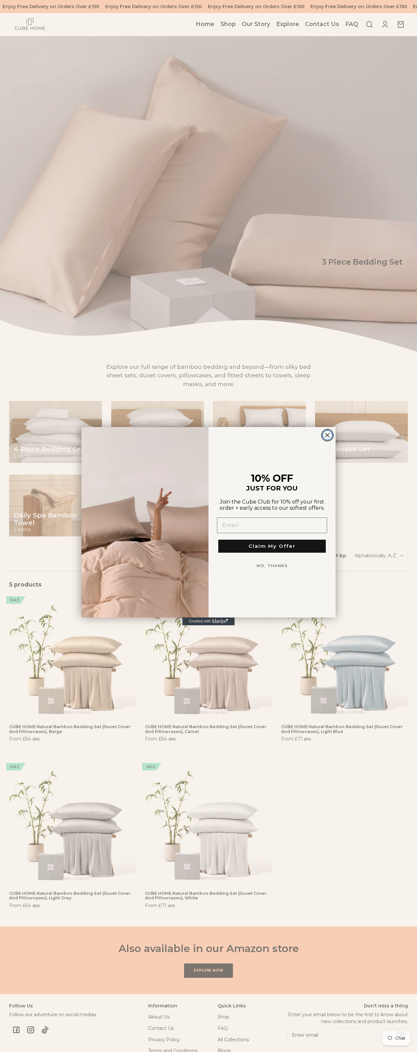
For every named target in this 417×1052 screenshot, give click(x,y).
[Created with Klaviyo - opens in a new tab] (208, 621)
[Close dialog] (327, 435)
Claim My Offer (272, 546)
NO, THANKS (272, 565)
